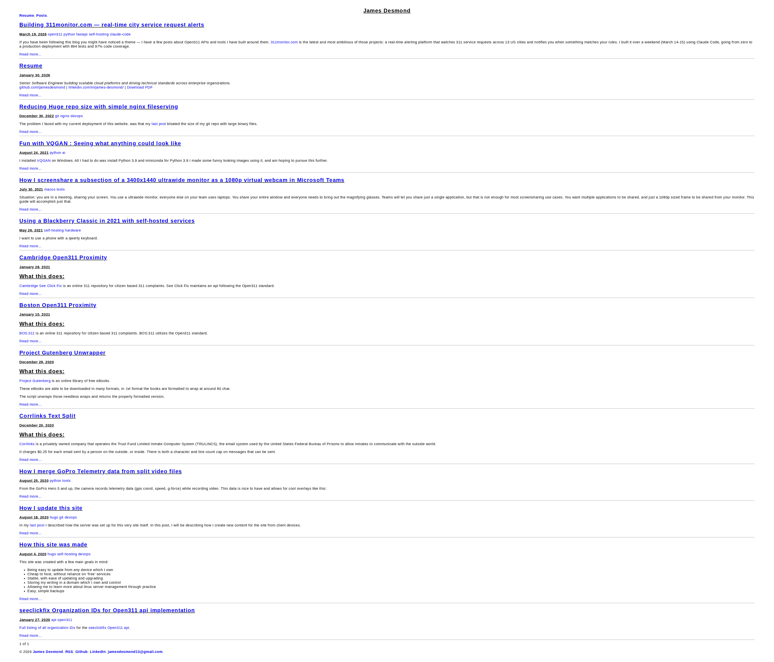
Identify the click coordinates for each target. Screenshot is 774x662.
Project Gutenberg (35, 381)
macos (50, 189)
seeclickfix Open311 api (108, 628)
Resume (30, 66)
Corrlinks (27, 444)
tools (61, 189)
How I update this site (51, 508)
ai (63, 153)
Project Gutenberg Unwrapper (62, 353)
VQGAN (44, 161)
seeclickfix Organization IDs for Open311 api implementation (107, 610)
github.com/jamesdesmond (42, 87)
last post (159, 124)
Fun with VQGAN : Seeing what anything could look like (100, 143)
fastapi (82, 34)
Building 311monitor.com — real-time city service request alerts (111, 25)
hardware (73, 230)
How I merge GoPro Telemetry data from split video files (100, 471)
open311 (55, 34)
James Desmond (387, 11)
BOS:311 (27, 333)
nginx (65, 116)
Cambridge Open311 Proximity (63, 258)
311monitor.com (284, 42)
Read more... (30, 54)
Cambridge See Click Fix (40, 286)
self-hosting (99, 34)
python (69, 34)
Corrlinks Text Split (47, 416)
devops (77, 116)
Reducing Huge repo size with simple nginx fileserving (98, 107)
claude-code (120, 34)
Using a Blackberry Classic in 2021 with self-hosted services (107, 221)
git (57, 116)
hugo (54, 517)
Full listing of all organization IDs (47, 628)
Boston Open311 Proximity (57, 305)
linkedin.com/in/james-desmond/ (96, 87)
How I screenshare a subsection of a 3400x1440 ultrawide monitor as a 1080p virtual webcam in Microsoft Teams (181, 180)
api (53, 620)
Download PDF (140, 87)
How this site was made (53, 545)
